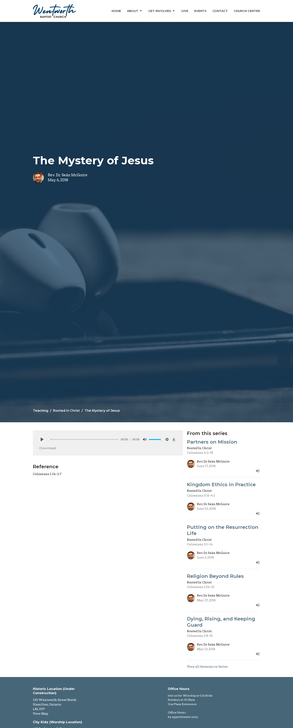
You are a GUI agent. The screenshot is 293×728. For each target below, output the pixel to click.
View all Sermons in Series (207, 666)
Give (184, 11)
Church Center (247, 11)
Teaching (40, 411)
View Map (40, 713)
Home (116, 11)
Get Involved (159, 11)
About (132, 11)
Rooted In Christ (66, 411)
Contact (220, 11)
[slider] (83, 439)
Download (47, 448)
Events (200, 11)
